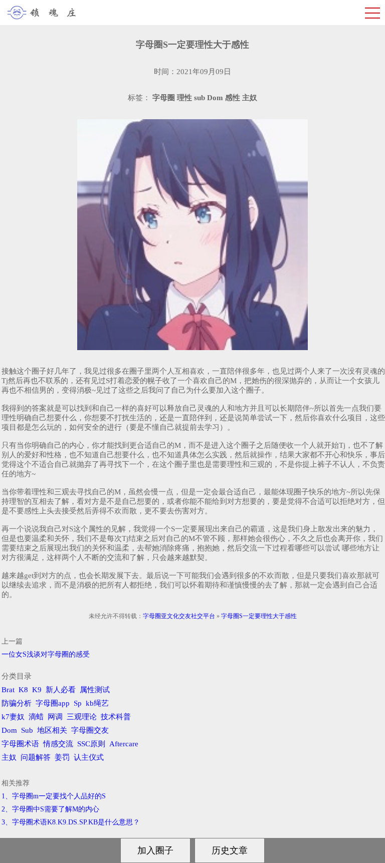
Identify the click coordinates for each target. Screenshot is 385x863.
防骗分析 (17, 703)
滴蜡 (36, 717)
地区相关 (52, 730)
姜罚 (62, 757)
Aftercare (123, 744)
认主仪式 (89, 757)
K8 (23, 690)
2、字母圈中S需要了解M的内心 (50, 809)
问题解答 (36, 757)
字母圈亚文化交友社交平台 (179, 616)
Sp (78, 703)
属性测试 (95, 690)
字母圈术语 (20, 744)
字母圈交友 (90, 730)
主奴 (9, 757)
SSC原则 (91, 744)
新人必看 (61, 690)
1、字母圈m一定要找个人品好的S (54, 796)
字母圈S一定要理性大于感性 (259, 616)
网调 (55, 717)
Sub (27, 730)
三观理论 (82, 717)
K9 (37, 690)
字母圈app (53, 703)
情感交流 (58, 744)
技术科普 (116, 717)
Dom (9, 730)
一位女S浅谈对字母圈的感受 (46, 654)
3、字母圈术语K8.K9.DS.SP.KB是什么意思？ (71, 822)
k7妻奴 (13, 717)
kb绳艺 (97, 703)
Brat (8, 690)
